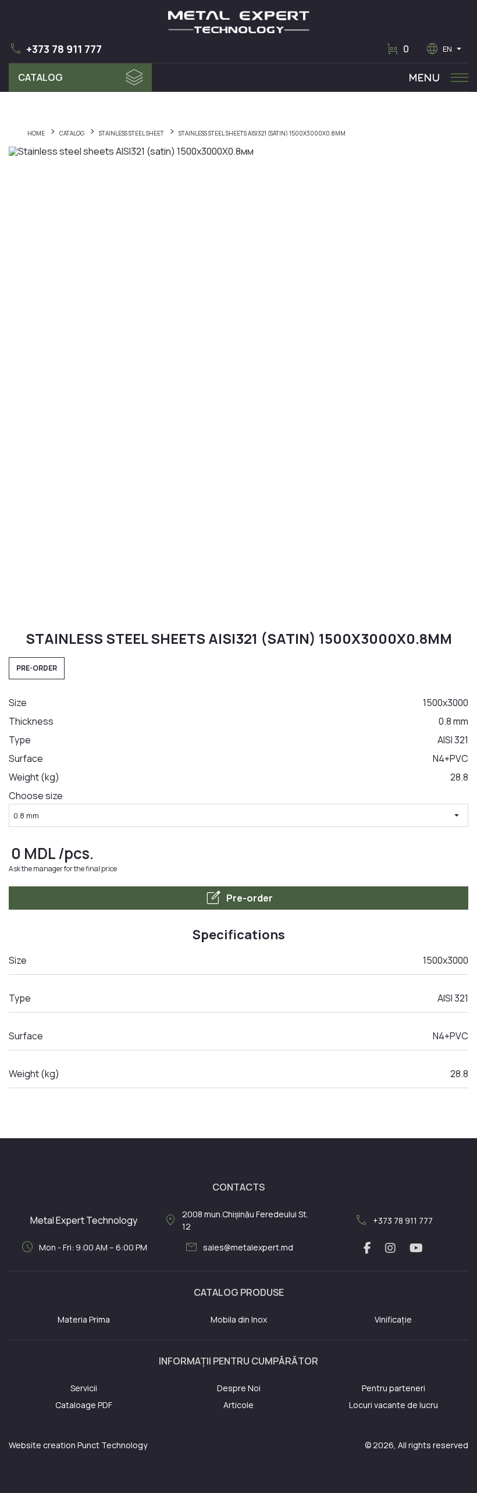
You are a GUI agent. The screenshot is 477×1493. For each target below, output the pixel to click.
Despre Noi (239, 1388)
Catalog (40, 77)
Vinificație (393, 1319)
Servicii (83, 1388)
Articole (238, 1404)
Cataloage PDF (83, 1404)
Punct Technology (112, 1445)
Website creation (42, 1445)
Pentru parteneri (393, 1388)
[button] (55, 49)
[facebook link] (367, 1248)
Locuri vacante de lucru (393, 1404)
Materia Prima (84, 1319)
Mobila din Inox (239, 1319)
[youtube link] (416, 1248)
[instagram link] (390, 1248)
